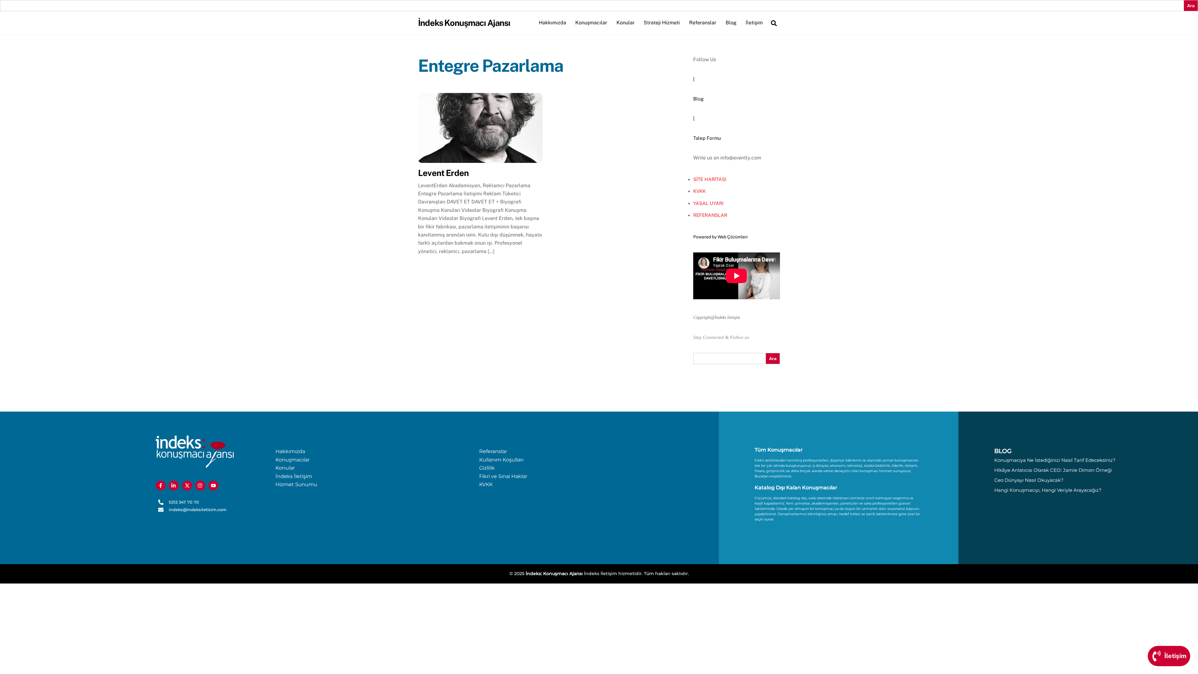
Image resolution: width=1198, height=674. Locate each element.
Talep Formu (707, 138)
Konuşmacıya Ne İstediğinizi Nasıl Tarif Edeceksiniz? (1055, 460)
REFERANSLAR (710, 215)
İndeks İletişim (293, 476)
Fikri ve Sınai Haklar (503, 476)
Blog (731, 23)
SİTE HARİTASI (709, 179)
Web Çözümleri (733, 236)
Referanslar (702, 23)
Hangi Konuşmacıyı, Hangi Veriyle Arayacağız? (1048, 490)
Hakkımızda (552, 23)
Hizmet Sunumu (296, 484)
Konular (625, 23)
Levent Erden (443, 173)
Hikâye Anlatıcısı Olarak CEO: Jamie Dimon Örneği (1053, 470)
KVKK (699, 191)
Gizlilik (487, 468)
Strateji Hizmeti (662, 23)
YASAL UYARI (708, 203)
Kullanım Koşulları (501, 460)
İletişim (754, 23)
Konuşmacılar (591, 23)
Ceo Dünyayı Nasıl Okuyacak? (1029, 480)
